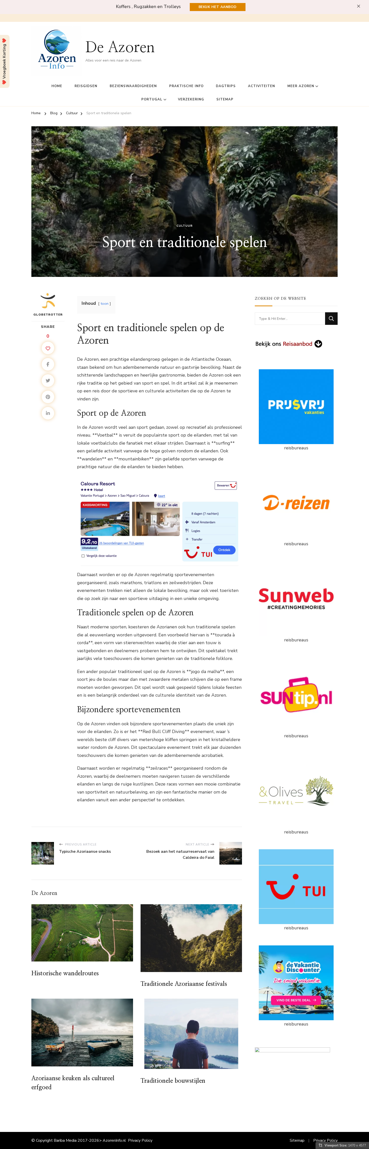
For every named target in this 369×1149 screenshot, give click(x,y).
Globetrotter (48, 315)
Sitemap (224, 99)
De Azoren (120, 47)
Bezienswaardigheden (133, 86)
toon (104, 303)
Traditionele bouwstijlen (173, 1081)
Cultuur (184, 226)
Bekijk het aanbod (218, 7)
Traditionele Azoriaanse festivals (184, 984)
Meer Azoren (300, 86)
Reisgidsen (86, 86)
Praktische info (186, 86)
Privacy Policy (140, 1140)
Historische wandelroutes (65, 974)
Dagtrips (226, 86)
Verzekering (191, 99)
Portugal (151, 99)
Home (56, 86)
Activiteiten (261, 86)
